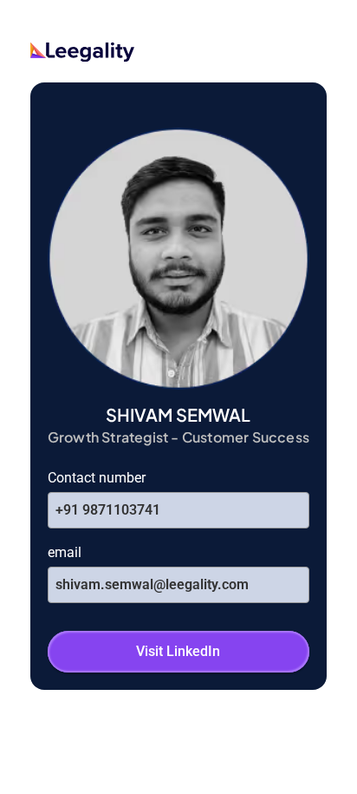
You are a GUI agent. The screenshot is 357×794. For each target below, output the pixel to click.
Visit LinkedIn (178, 651)
